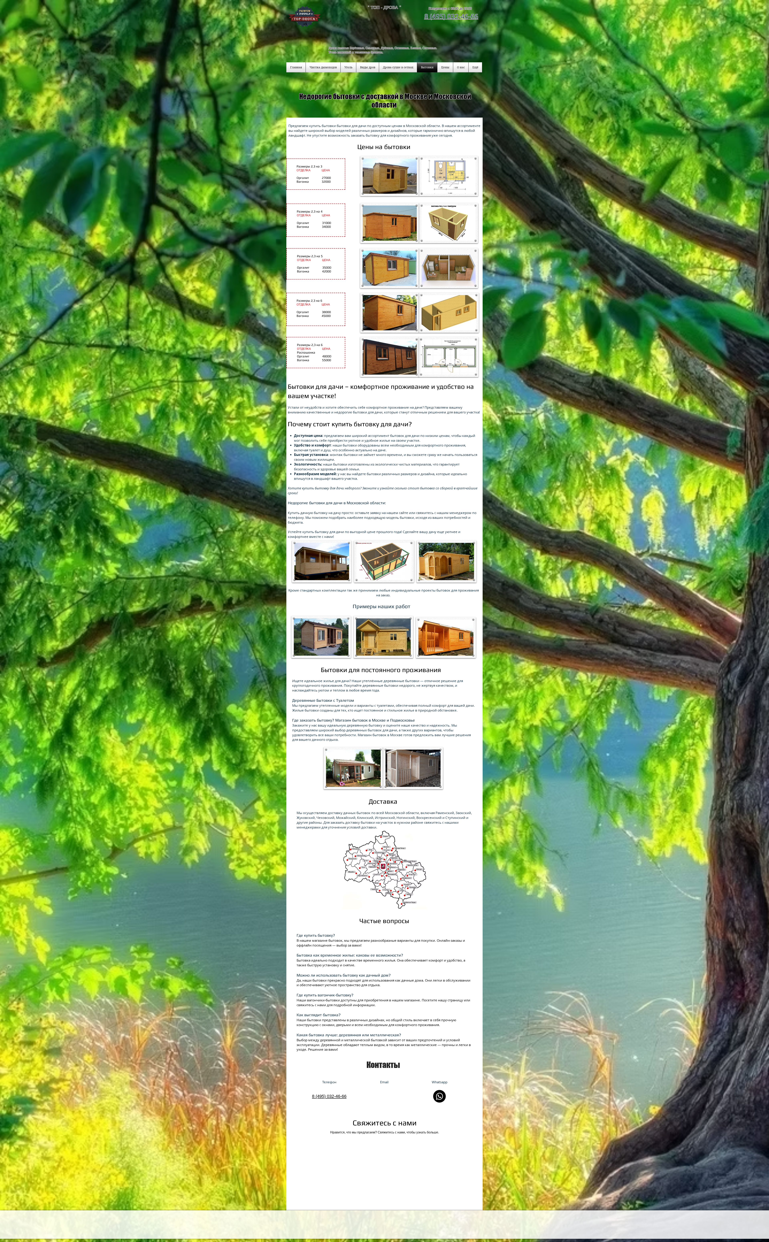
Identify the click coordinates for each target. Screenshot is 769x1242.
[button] (367, 67)
